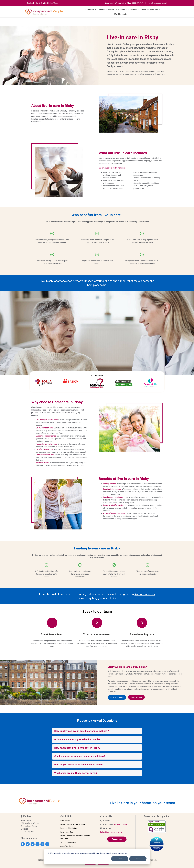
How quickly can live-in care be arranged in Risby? (81, 731)
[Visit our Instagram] (47, 844)
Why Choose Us (120, 14)
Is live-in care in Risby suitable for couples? (78, 739)
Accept (120, 859)
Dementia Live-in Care (69, 828)
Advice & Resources (149, 10)
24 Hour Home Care (68, 842)
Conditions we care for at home (111, 10)
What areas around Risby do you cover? (75, 773)
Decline (138, 859)
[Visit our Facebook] (23, 844)
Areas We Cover (66, 846)
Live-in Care (89, 10)
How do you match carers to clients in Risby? (78, 764)
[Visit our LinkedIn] (33, 844)
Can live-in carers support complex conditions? (79, 756)
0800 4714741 (137, 3)
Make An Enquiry (117, 697)
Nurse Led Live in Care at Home (72, 824)
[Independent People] (44, 12)
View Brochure (136, 697)
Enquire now (117, 839)
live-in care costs (144, 594)
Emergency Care (66, 832)
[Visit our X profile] (37, 844)
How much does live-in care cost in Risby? (77, 748)
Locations (132, 10)
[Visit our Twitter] (28, 844)
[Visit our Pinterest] (42, 844)
